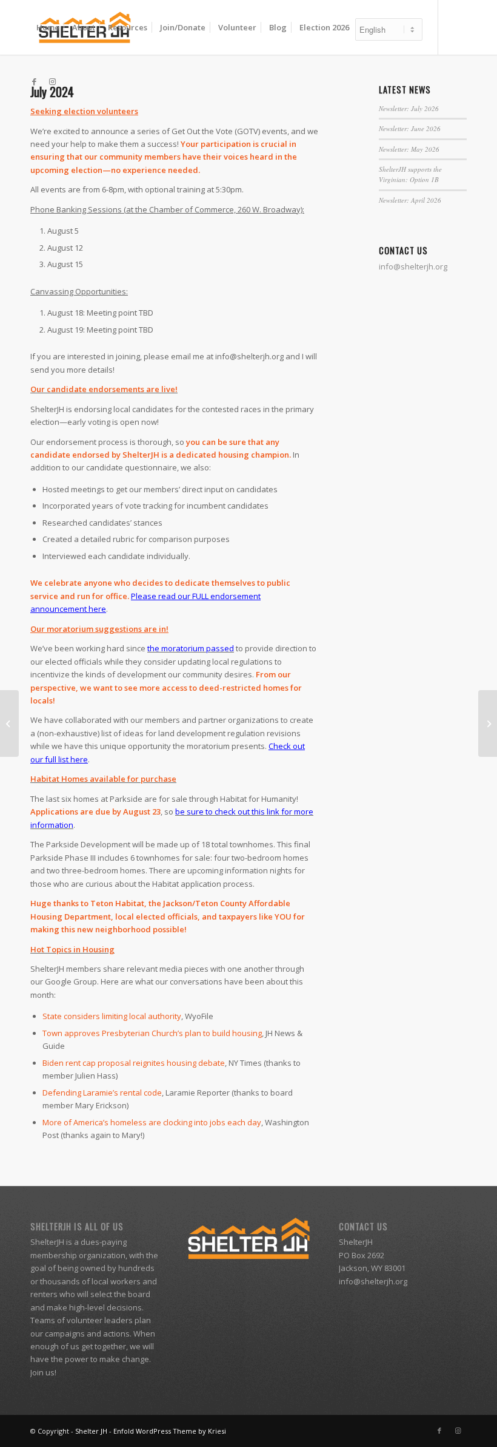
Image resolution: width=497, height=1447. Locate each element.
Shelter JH (91, 1430)
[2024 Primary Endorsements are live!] (9, 723)
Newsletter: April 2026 (410, 200)
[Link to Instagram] (52, 81)
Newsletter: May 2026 (409, 149)
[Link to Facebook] (34, 81)
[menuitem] (47, 27)
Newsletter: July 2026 (409, 108)
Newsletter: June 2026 (410, 128)
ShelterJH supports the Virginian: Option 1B (410, 174)
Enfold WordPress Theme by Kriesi (169, 1430)
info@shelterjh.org (373, 1281)
